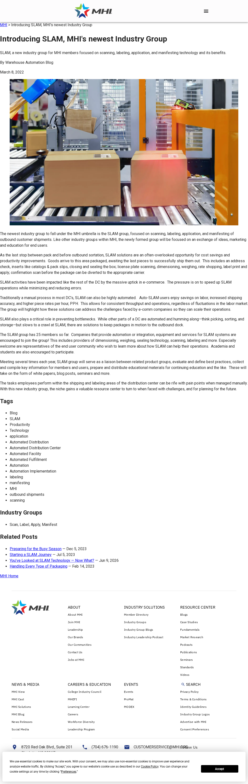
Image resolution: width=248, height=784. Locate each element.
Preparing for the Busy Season (36, 549)
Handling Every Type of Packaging (38, 566)
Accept (219, 769)
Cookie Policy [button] (149, 766)
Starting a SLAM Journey (31, 554)
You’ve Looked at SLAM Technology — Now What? (52, 560)
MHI (3, 25)
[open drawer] (206, 11)
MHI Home (9, 576)
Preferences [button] (68, 771)
